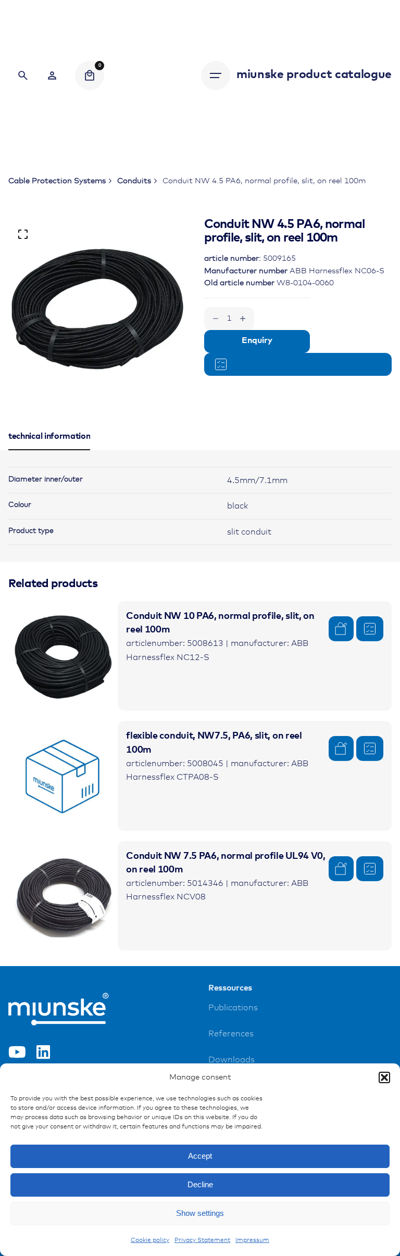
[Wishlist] (52, 75)
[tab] (49, 449)
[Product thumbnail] (63, 656)
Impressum (252, 1240)
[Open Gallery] (23, 234)
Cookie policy (150, 1240)
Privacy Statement (202, 1240)
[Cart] (89, 75)
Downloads (231, 1060)
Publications (233, 1008)
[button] (384, 1077)
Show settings (200, 1213)
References (231, 1034)
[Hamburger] (215, 75)
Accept (200, 1155)
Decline (200, 1184)
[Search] (23, 75)
